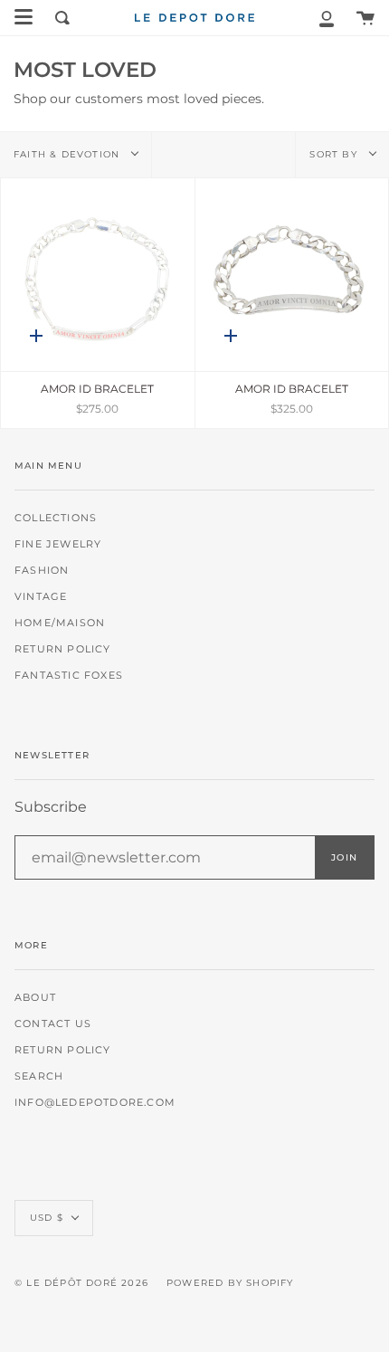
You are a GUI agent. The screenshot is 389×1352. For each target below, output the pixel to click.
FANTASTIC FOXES (68, 675)
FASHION (41, 570)
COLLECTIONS (55, 518)
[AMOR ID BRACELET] (97, 275)
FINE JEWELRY (57, 544)
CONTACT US (52, 1024)
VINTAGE (40, 597)
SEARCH (38, 1076)
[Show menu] (23, 17)
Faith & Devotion (68, 154)
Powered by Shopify (230, 1283)
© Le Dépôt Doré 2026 (81, 1283)
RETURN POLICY (62, 649)
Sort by (335, 154)
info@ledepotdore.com (95, 1103)
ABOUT (35, 998)
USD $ (46, 1217)
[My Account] (326, 17)
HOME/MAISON (59, 623)
